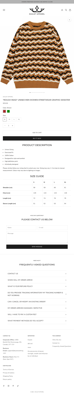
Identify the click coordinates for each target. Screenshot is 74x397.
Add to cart (37, 133)
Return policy (7, 379)
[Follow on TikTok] (18, 386)
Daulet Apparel (8, 96)
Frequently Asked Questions (61, 346)
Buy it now (37, 138)
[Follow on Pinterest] (13, 386)
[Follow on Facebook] (4, 386)
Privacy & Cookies (8, 373)
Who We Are (56, 340)
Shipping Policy (8, 376)
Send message (37, 247)
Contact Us (56, 343)
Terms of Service (8, 370)
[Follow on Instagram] (8, 386)
